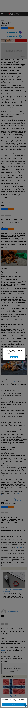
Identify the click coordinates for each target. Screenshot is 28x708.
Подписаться (14, 357)
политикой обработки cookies (14, 701)
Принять (14, 704)
